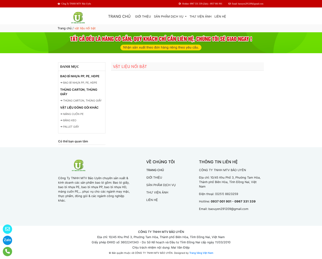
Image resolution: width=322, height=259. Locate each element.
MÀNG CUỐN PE (73, 114)
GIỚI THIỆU (143, 16)
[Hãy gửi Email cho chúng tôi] (5, 229)
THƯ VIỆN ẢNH (200, 16)
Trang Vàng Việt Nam (201, 252)
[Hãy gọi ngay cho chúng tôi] (5, 251)
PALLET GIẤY (71, 126)
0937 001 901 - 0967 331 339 (233, 201)
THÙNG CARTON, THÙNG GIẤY (78, 92)
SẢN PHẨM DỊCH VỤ (169, 16)
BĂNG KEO (69, 120)
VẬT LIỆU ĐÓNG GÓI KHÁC (79, 107)
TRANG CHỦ (119, 16)
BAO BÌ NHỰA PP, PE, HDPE (80, 76)
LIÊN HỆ (220, 16)
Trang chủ (65, 28)
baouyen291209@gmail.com (228, 209)
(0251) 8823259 (226, 194)
